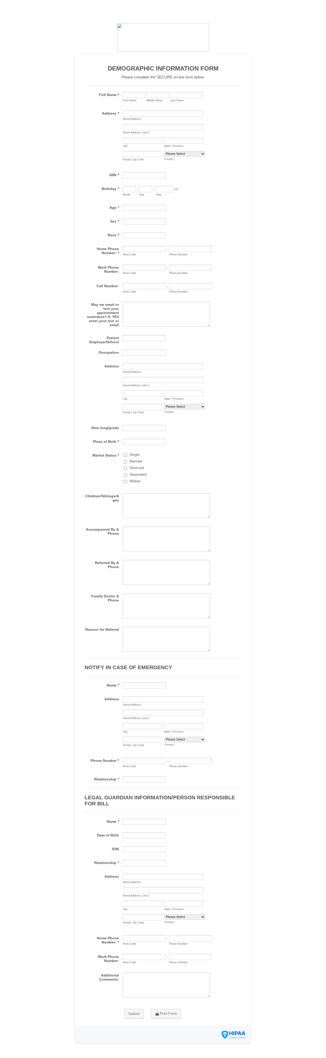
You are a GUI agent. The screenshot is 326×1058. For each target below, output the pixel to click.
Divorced (137, 468)
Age (114, 207)
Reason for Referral (102, 629)
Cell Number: (108, 286)
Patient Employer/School (104, 340)
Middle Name (154, 100)
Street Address (132, 118)
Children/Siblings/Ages (102, 498)
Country (169, 158)
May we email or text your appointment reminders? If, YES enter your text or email (103, 315)
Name (113, 685)
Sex (114, 221)
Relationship (106, 779)
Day (141, 194)
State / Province (174, 145)
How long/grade (105, 428)
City (125, 145)
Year (158, 194)
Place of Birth (106, 441)
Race (113, 235)
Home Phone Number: (108, 251)
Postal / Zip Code (133, 159)
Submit (134, 1014)
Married (136, 461)
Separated (138, 474)
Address (110, 113)
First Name (130, 100)
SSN (114, 175)
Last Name (177, 100)
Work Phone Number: (108, 269)
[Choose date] (176, 189)
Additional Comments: (109, 977)
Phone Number (178, 254)
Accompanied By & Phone (102, 531)
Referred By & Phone (107, 565)
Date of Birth (108, 835)
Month (126, 194)
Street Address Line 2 (136, 132)
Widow (135, 481)
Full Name (109, 95)
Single (135, 454)
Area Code (129, 254)
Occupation (109, 352)
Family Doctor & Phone (105, 598)
